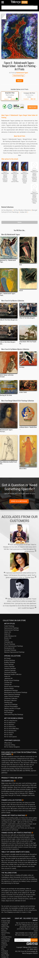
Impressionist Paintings (11, 630)
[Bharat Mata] (28, 451)
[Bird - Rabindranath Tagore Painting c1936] (9, 280)
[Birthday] (28, 358)
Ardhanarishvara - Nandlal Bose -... (28, 428)
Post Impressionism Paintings (13, 646)
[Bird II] (28, 278)
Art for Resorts (9, 732)
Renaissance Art (9, 648)
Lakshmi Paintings (10, 670)
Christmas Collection (10, 698)
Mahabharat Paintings (11, 690)
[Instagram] (33, 944)
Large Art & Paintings (10, 704)
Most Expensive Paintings (12, 694)
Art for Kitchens (9, 724)
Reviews (4, 931)
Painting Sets (8, 702)
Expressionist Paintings (11, 628)
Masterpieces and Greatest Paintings (15, 692)
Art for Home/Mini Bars (11, 728)
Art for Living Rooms (10, 720)
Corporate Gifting (9, 745)
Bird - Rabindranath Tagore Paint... (7, 294)
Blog (2, 949)
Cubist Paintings (9, 626)
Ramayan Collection (10, 700)
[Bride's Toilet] (28, 385)
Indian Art (23, 212)
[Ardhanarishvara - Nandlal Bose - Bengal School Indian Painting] (28, 414)
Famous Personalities (11, 706)
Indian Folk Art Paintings (11, 696)
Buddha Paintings (9, 662)
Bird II (21, 290)
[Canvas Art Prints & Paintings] (26, 815)
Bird (20, 264)
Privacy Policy (5, 939)
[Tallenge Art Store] (19, 2)
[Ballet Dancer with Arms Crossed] (9, 362)
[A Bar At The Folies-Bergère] (28, 309)
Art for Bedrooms (9, 722)
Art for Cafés (8, 735)
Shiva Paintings (9, 664)
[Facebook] (30, 944)
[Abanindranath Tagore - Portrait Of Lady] (9, 415)
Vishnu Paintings (9, 666)
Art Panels (7, 658)
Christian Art (8, 682)
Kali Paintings (8, 712)
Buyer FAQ (4, 929)
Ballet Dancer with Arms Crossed (6, 375)
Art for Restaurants (10, 730)
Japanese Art (8, 678)
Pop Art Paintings (9, 644)
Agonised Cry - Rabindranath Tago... (8, 261)
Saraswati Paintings (10, 672)
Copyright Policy (6, 937)
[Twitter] (28, 944)
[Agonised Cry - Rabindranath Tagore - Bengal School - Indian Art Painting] (9, 248)
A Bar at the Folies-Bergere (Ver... (7, 342)
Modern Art (7, 638)
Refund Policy (5, 933)
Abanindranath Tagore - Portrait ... (6, 430)
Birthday (21, 367)
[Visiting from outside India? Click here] (12, 754)
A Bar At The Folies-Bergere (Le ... (8, 320)
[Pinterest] (36, 944)
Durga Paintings (9, 710)
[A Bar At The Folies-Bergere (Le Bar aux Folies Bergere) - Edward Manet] (9, 310)
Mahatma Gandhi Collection (12, 674)
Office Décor (8, 743)
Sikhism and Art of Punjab (12, 708)
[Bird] (28, 250)
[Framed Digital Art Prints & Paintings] (32, 832)
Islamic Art (7, 632)
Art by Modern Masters (22, 210)
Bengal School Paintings (11, 680)
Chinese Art (8, 684)
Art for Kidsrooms (10, 726)
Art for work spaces (10, 737)
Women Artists (9, 688)
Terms (3, 935)
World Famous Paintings (11, 686)
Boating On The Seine (6, 395)
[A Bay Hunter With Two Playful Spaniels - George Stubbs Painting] (28, 332)
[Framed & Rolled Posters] (22, 800)
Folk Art (6, 640)
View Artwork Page (18, 75)
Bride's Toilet (23, 392)
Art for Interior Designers (12, 747)
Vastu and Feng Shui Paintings (13, 714)
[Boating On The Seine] (9, 386)
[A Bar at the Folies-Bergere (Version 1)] (9, 332)
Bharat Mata (22, 468)
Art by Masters (6, 210)
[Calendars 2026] (14, 781)
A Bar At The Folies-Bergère (27, 318)
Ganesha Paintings (10, 668)
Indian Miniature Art (10, 636)
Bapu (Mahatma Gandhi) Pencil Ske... (8, 462)
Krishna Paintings (9, 660)
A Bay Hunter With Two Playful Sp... (27, 342)
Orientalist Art (8, 642)
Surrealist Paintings (10, 650)
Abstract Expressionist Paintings (14, 652)
